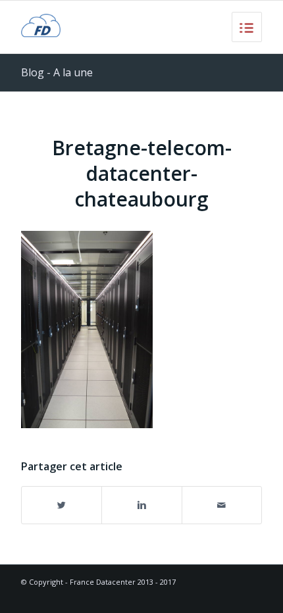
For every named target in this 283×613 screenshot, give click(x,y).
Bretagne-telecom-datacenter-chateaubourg (142, 173)
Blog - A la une (57, 72)
